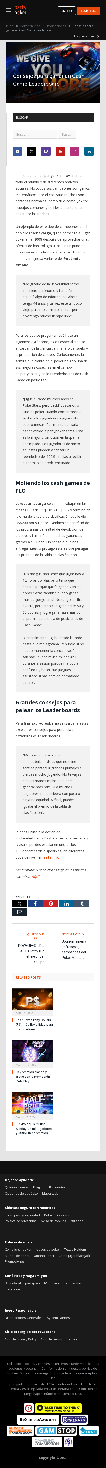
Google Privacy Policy (21, 1339)
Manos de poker (17, 1255)
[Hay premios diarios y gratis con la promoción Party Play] (32, 1053)
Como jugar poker (18, 1249)
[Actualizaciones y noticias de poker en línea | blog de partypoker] (20, 9)
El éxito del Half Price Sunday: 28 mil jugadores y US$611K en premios (34, 1128)
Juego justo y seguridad (22, 1215)
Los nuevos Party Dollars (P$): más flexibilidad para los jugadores (34, 1024)
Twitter (76, 1283)
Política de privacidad (21, 1221)
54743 (76, 1393)
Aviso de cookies (53, 1221)
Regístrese (88, 11)
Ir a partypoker (85, 36)
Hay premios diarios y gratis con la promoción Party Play (33, 1076)
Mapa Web (50, 1193)
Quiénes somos (17, 1187)
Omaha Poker (44, 1255)
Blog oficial (13, 1283)
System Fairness (59, 1317)
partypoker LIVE (37, 1283)
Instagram (12, 1289)
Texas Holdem (75, 1249)
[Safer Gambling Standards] (68, 1445)
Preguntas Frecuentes (49, 1187)
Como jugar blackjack (74, 1255)
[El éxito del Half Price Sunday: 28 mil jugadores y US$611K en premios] (32, 1105)
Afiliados (76, 1221)
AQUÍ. (36, 876)
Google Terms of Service (59, 1339)
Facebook (60, 1283)
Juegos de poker (48, 1249)
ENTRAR (67, 11)
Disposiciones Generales (24, 1317)
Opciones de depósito (21, 1193)
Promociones (15, 1261)
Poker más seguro (57, 1215)
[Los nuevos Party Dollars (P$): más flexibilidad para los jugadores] (32, 1001)
